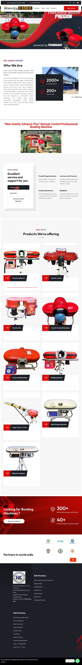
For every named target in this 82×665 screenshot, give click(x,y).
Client (47, 8)
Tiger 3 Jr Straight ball (19, 644)
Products (36, 8)
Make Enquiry (71, 8)
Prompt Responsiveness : (48, 176)
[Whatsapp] (77, 661)
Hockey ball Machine (39, 600)
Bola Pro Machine (18, 627)
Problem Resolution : (46, 191)
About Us (30, 8)
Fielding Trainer (38, 583)
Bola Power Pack (18, 624)
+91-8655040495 (35, 3)
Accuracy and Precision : (69, 176)
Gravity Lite (16, 634)
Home (25, 8)
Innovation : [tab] (13, 193)
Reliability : (64, 191)
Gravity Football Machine (20, 640)
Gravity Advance (18, 637)
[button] (2, 27)
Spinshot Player (38, 593)
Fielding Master (38, 587)
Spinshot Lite (37, 590)
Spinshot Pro (37, 597)
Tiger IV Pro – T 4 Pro (19, 647)
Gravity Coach (17, 630)
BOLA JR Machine (18, 621)
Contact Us (53, 8)
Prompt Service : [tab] (15, 187)
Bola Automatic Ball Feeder (21, 617)
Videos (43, 8)
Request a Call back (14, 521)
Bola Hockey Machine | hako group (43, 580)
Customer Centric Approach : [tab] (18, 200)
